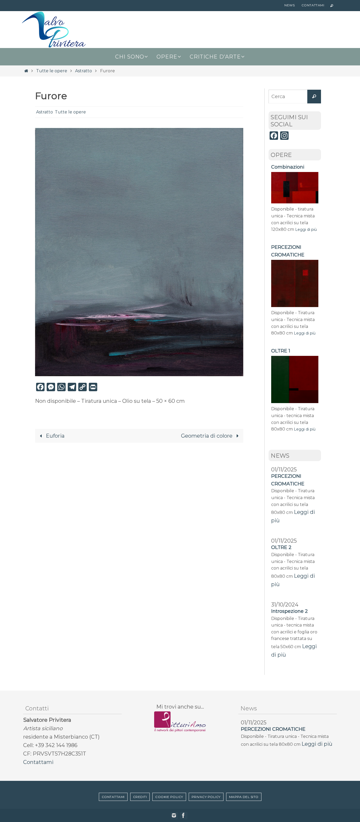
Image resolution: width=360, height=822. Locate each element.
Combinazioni (287, 167)
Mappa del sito (244, 797)
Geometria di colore (207, 436)
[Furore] (139, 374)
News (289, 5)
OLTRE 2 (281, 547)
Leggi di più (306, 229)
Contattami (312, 5)
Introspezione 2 (289, 611)
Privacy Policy (206, 797)
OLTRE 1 (280, 351)
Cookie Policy (169, 797)
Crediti (140, 797)
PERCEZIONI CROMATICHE (273, 729)
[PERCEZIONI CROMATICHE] (294, 305)
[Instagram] (174, 815)
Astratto (83, 70)
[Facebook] (183, 815)
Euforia (55, 436)
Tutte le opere (51, 70)
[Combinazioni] (294, 201)
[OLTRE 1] (294, 401)
